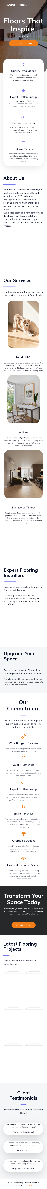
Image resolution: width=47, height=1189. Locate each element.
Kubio (30, 1185)
